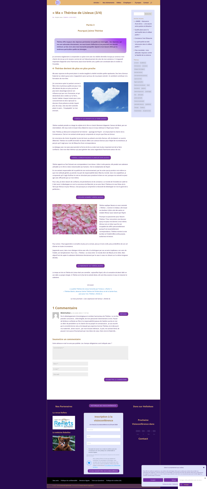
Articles (96, 3)
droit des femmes (138, 72)
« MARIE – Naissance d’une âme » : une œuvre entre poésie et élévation (143, 23)
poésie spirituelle (138, 98)
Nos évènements (108, 3)
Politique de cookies (167, 484)
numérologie (148, 91)
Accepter (153, 480)
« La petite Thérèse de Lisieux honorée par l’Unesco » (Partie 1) (90, 289)
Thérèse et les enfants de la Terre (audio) (90, 119)
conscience (144, 66)
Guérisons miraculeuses (139, 85)
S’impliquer (127, 3)
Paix (135, 94)
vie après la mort (147, 110)
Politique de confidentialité (69, 480)
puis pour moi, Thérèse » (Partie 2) (90, 294)
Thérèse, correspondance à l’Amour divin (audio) (90, 158)
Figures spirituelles (138, 82)
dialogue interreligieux (139, 69)
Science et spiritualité (139, 101)
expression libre (138, 78)
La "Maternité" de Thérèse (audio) (90, 266)
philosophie (140, 94)
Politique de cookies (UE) (113, 480)
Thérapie (136, 107)
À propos (138, 3)
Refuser (174, 480)
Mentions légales (84, 480)
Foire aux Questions (98, 480)
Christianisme (137, 66)
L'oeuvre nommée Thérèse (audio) (90, 197)
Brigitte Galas (59, 17)
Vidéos (119, 3)
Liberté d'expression (139, 91)
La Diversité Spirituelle (65, 485)
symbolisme (148, 104)
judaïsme (143, 88)
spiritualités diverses (139, 104)
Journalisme (137, 88)
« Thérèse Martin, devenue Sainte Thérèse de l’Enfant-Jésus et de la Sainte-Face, (90, 291)
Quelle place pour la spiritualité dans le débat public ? (143, 32)
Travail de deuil (137, 110)
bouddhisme (143, 62)
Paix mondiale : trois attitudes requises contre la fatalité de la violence (143, 52)
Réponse (123, 314)
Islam (148, 85)
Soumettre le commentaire (116, 380)
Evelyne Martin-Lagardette (87, 485)
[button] (204, 467)
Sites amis (56, 480)
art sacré (136, 62)
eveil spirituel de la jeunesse (140, 75)
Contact (146, 3)
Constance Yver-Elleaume (143, 38)
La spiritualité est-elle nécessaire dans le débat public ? (143, 44)
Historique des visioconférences (103, 406)
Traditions (142, 107)
